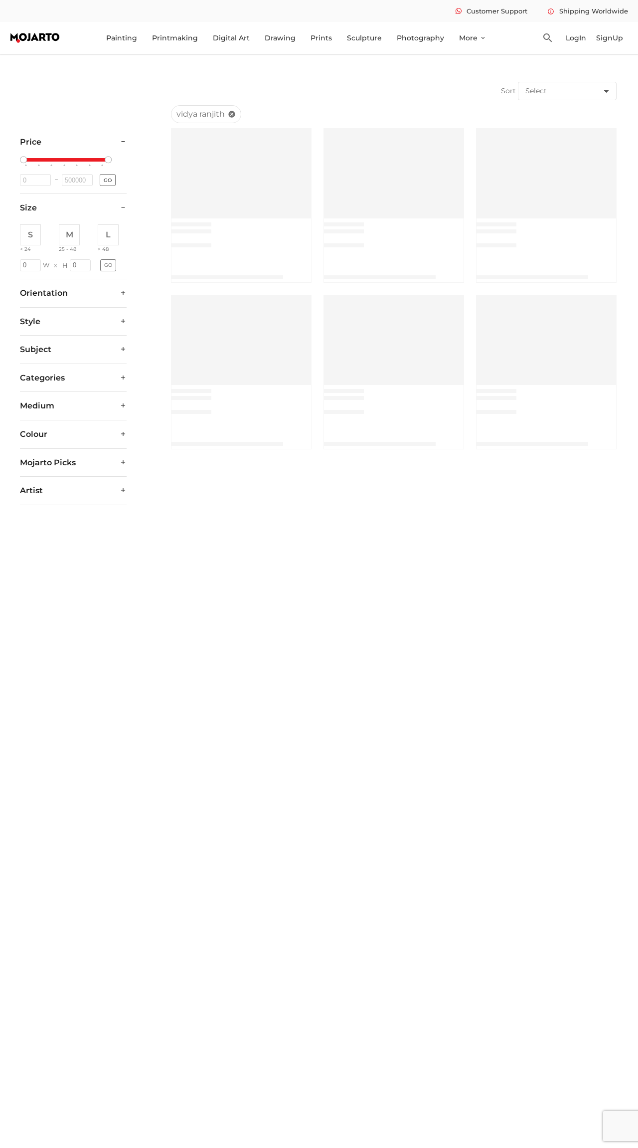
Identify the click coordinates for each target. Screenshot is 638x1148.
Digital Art (231, 37)
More (472, 37)
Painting (121, 37)
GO (108, 180)
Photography (420, 37)
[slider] (25, 160)
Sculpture (364, 37)
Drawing (280, 37)
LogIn (576, 37)
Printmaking (175, 37)
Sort (508, 90)
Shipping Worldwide (587, 11)
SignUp (609, 37)
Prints (321, 37)
